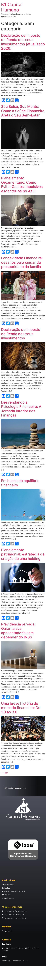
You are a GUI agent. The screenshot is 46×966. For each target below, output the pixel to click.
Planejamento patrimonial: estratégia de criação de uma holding (23, 554)
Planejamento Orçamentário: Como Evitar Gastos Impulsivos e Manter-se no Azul (22, 184)
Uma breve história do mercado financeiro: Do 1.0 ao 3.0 (20, 707)
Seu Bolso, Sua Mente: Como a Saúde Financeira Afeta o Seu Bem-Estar (22, 110)
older (4, 773)
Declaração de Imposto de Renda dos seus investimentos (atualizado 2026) (23, 42)
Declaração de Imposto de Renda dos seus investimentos (20, 333)
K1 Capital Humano (12, 7)
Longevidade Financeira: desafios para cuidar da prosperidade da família (22, 262)
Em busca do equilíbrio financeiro (20, 482)
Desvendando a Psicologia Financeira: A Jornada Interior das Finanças (21, 408)
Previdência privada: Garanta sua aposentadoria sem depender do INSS (18, 630)
